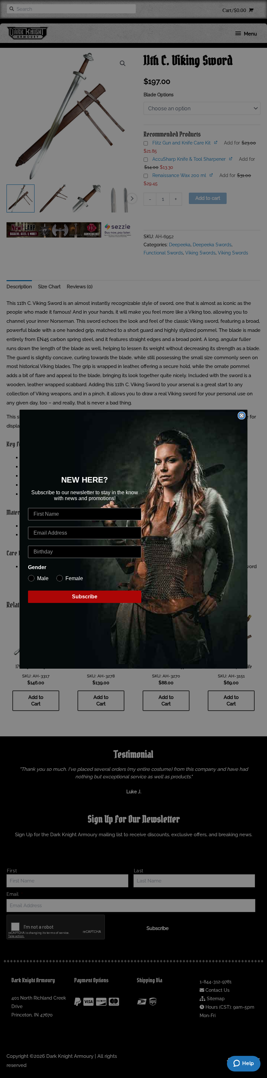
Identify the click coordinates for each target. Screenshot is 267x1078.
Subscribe (84, 596)
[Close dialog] (241, 415)
